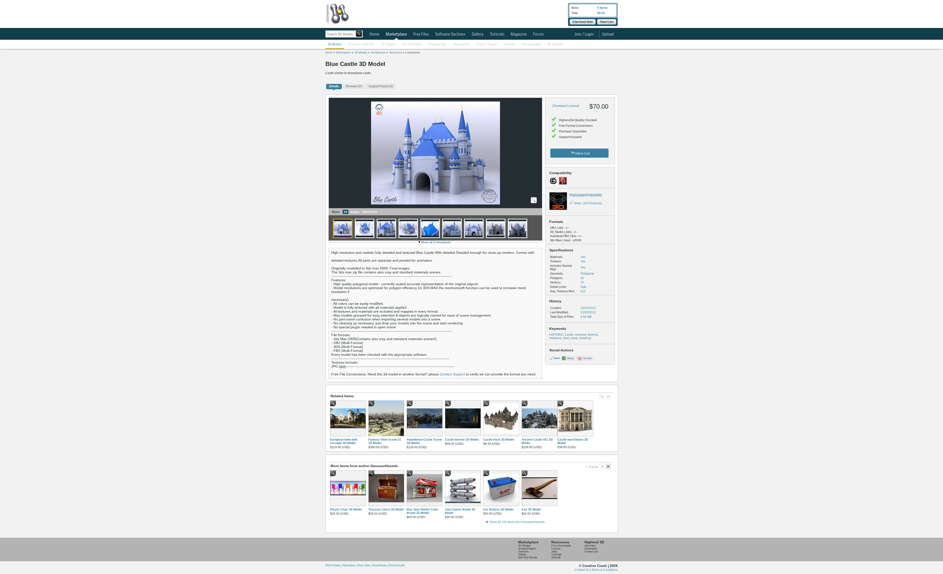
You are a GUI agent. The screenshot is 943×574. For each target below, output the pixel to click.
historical (585, 338)
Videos (522, 554)
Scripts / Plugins (487, 44)
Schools (556, 557)
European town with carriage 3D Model (343, 441)
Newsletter (590, 548)
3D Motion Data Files (361, 44)
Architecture (378, 52)
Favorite (587, 358)
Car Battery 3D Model (498, 509)
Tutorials (497, 34)
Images (355, 211)
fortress (593, 334)
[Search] (359, 34)
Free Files (421, 34)
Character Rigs (437, 44)
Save (557, 358)
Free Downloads (561, 545)
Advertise (590, 545)
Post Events (397, 565)
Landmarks (412, 52)
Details (334, 86)
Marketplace (396, 34)
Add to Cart (582, 153)
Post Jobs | (365, 565)
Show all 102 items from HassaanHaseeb (517, 522)
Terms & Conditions (605, 570)
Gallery (478, 34)
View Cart (606, 22)
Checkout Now (582, 22)
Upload (608, 34)
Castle (569, 334)
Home (374, 34)
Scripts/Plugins (527, 548)
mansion (580, 334)
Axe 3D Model (531, 509)
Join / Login (584, 34)
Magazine (519, 34)
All (345, 211)
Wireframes (369, 211)
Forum (538, 34)
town (566, 338)
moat (574, 338)
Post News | (381, 565)
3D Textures (388, 44)
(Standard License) (565, 106)
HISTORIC (556, 334)
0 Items (602, 8)
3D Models (335, 44)
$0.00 (601, 13)
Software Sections (450, 34)
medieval (555, 338)
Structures (395, 52)
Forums (556, 548)
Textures (509, 44)
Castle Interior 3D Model (462, 439)
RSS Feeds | (334, 565)
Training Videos (531, 44)
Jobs (554, 551)
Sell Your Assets (527, 557)
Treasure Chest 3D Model (386, 509)
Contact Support (452, 374)
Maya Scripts (461, 44)
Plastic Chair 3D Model (346, 509)
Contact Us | (583, 570)
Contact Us (591, 551)
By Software (555, 44)
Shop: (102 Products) (588, 203)
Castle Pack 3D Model (498, 439)
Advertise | (350, 565)
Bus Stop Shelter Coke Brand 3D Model (422, 511)
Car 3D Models (412, 44)
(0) (354, 86)
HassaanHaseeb (585, 194)
